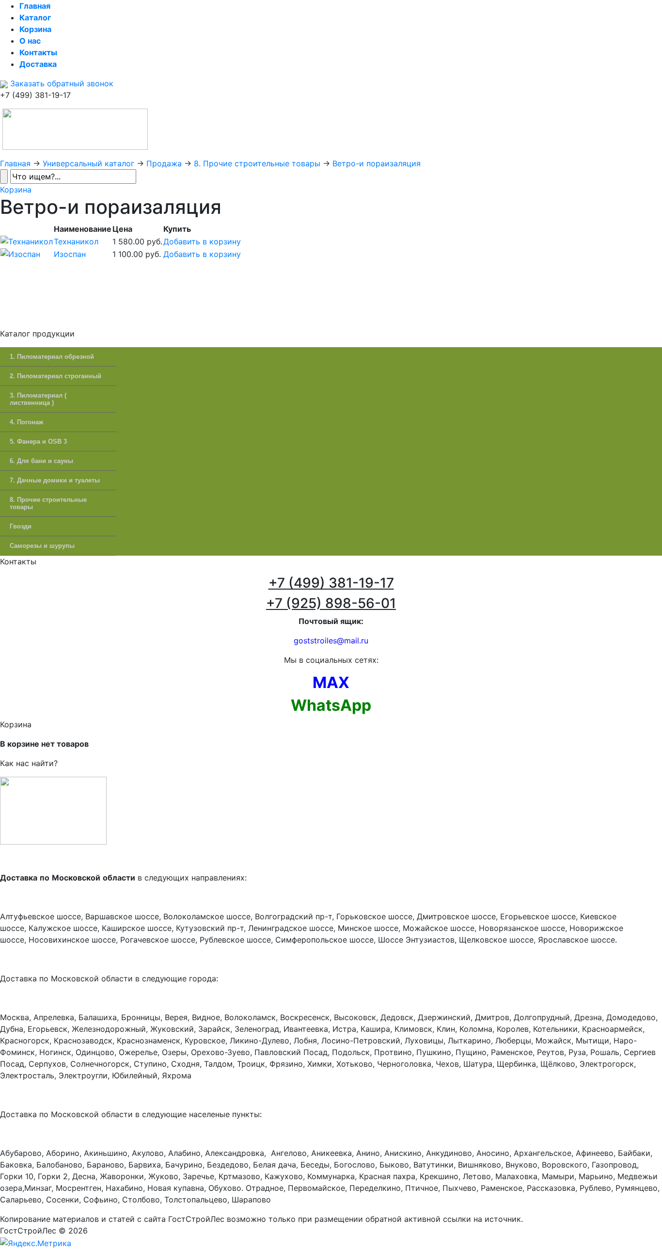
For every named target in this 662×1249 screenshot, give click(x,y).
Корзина (16, 189)
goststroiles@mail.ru (331, 640)
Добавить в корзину (202, 241)
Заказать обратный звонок (60, 83)
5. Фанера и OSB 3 (38, 441)
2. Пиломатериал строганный (55, 376)
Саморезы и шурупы (42, 545)
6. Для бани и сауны (41, 460)
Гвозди (21, 526)
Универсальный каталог (88, 163)
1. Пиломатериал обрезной (52, 356)
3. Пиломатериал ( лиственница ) (38, 399)
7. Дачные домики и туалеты (55, 480)
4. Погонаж (26, 422)
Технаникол (76, 241)
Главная (15, 163)
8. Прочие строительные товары (257, 163)
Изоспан (70, 254)
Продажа (164, 163)
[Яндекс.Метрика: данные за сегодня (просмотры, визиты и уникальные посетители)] (35, 1243)
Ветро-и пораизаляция (376, 163)
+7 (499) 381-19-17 (331, 583)
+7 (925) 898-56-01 (331, 603)
